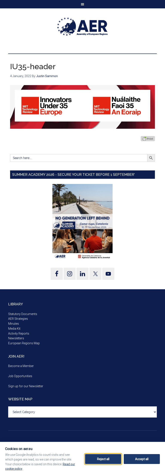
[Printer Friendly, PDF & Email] (148, 138)
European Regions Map (24, 343)
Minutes (13, 323)
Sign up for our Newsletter (25, 386)
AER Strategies (18, 318)
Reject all (103, 459)
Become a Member (21, 366)
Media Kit (14, 328)
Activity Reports (18, 333)
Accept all (141, 459)
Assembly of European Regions (82, 26)
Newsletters (16, 338)
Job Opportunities (20, 376)
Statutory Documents (22, 314)
